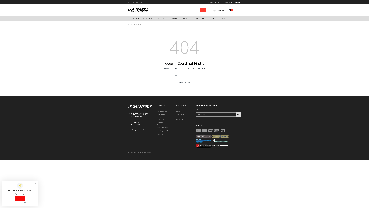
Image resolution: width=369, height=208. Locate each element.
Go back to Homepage (184, 82)
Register (238, 2)
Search (203, 10)
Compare (139, 2)
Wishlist (131, 2)
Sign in (231, 2)
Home (130, 24)
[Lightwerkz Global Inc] (138, 10)
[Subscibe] (238, 114)
